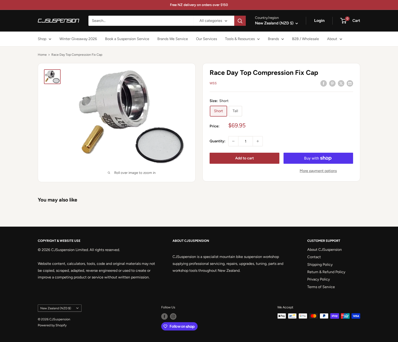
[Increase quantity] (258, 141)
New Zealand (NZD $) (55, 308)
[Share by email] (350, 83)
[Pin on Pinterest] (332, 83)
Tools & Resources (240, 39)
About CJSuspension (324, 249)
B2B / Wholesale (305, 39)
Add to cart (244, 158)
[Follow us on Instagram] (173, 316)
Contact (314, 257)
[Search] (240, 21)
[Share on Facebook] (323, 83)
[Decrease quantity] (233, 141)
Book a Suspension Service (127, 39)
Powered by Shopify (52, 325)
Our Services (206, 39)
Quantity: (217, 141)
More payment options (318, 171)
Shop (42, 39)
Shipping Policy (320, 264)
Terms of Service (321, 287)
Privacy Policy (318, 279)
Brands (273, 39)
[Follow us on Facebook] (164, 316)
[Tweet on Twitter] (341, 83)
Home (42, 55)
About (332, 39)
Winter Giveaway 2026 (78, 39)
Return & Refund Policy (326, 272)
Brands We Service (172, 39)
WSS (213, 83)
